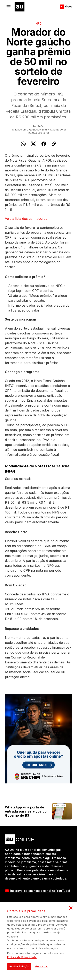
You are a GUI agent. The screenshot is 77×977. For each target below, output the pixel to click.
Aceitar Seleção (19, 966)
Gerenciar (41, 966)
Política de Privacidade (22, 957)
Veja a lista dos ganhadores (26, 218)
